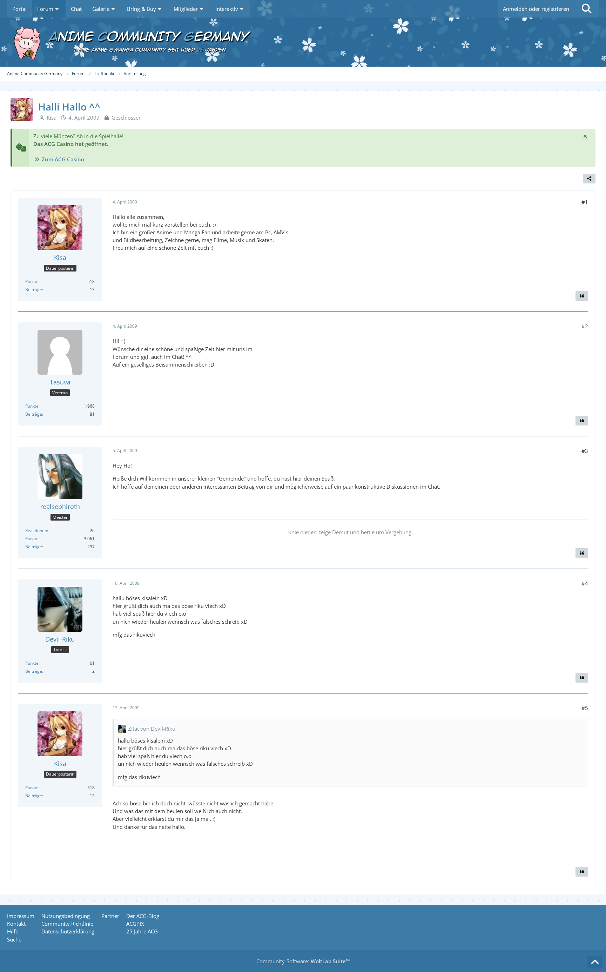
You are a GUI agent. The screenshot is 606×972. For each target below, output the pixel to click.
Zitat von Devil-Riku (151, 728)
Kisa (51, 117)
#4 (584, 583)
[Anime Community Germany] (303, 42)
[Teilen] (589, 178)
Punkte (32, 281)
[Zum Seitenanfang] (594, 962)
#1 (584, 201)
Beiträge (33, 290)
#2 (584, 326)
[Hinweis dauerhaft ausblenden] (584, 136)
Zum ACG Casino (63, 159)
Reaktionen (36, 531)
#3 (584, 450)
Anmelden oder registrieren (536, 8)
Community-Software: (303, 961)
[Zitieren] (581, 296)
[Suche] (586, 9)
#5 (584, 707)
